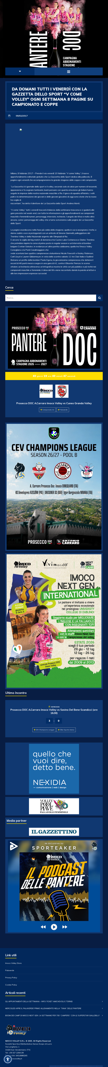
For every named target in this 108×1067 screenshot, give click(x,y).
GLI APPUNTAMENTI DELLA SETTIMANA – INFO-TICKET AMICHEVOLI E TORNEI (39, 1001)
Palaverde (64, 410)
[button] (8, 1059)
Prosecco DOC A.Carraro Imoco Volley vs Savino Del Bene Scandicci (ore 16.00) (54, 711)
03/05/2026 (55, 707)
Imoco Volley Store (13, 963)
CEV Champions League (45, 730)
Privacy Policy (11, 978)
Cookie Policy (11, 985)
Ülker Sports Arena (67, 730)
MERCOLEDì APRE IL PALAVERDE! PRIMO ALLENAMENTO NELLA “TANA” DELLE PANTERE (43, 1008)
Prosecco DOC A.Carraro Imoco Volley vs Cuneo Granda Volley (54, 403)
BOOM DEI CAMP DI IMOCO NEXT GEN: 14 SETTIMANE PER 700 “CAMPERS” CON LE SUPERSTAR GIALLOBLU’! (52, 1015)
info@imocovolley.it (13, 1058)
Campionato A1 (48, 410)
